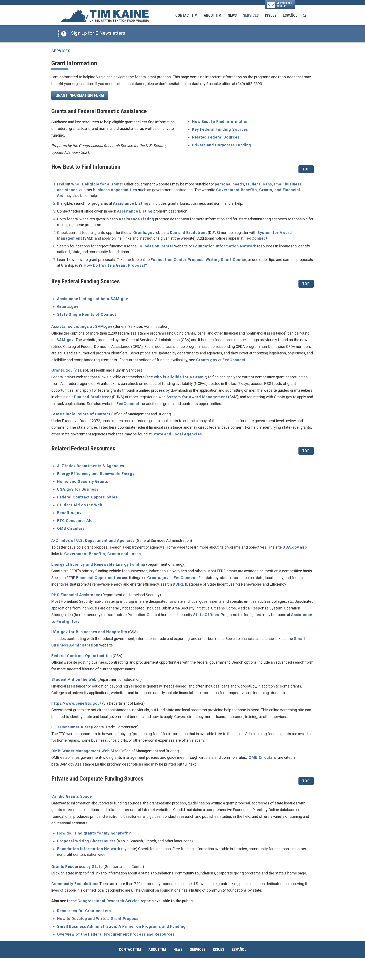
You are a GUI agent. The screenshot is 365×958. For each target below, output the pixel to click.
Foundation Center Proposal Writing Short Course (198, 259)
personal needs (229, 184)
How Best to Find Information (220, 121)
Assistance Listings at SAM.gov (81, 326)
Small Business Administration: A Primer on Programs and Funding (121, 926)
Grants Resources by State (77, 866)
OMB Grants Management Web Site (84, 751)
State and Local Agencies (177, 434)
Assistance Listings (132, 203)
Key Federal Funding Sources (220, 129)
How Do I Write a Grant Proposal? (115, 265)
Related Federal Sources (216, 137)
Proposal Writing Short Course (86, 841)
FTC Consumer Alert (76, 520)
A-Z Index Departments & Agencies (90, 466)
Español (290, 15)
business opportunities (115, 190)
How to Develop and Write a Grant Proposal (98, 918)
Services (251, 15)
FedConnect (256, 238)
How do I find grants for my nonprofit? (94, 833)
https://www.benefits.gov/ (76, 703)
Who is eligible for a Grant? (97, 184)
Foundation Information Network (224, 246)
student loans (259, 184)
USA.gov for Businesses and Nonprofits (89, 632)
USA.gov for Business (77, 489)
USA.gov (291, 547)
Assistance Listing (135, 211)
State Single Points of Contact (86, 314)
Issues (270, 15)
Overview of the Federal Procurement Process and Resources (116, 934)
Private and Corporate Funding (221, 145)
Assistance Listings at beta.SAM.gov (92, 298)
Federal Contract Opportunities (87, 497)
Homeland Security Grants (82, 481)
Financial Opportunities (98, 577)
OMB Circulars (71, 528)
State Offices (206, 614)
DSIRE (178, 584)
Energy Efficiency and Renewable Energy (96, 473)
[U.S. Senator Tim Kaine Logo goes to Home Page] (104, 15)
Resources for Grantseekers (84, 911)
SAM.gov (65, 340)
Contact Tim (186, 15)
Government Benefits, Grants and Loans (102, 554)
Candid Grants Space (71, 796)
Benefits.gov (69, 513)
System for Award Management (196, 397)
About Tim (212, 15)
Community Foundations (74, 883)
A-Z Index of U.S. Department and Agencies (93, 540)
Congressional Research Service (109, 901)
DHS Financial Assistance (75, 595)
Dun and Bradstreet (188, 232)
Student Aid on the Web (79, 505)
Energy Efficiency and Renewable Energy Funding (98, 564)
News (232, 15)
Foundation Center (155, 246)
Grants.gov (144, 232)
